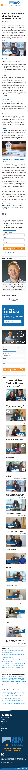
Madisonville (9, 698)
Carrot (18, 765)
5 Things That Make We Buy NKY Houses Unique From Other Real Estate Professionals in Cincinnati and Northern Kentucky (14, 656)
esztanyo (5, 23)
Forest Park (16, 695)
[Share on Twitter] (5, 214)
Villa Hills (22, 683)
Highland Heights (10, 681)
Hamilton (22, 695)
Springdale (4, 703)
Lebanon (9, 697)
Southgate (16, 683)
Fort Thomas (16, 680)
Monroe (18, 698)
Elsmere (18, 678)
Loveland (22, 697)
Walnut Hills (10, 703)
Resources (3, 726)
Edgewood (12, 678)
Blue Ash (18, 692)
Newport (7, 683)
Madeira (4, 698)
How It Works (4, 721)
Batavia (13, 692)
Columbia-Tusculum (17, 694)
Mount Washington (13, 700)
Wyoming (22, 703)
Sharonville (15, 702)
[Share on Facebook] (3, 214)
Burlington (9, 676)
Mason (14, 698)
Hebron (4, 681)
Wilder (3, 684)
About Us (3, 725)
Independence (18, 681)
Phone (5, 237)
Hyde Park (4, 697)
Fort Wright (22, 680)
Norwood (20, 700)
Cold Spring (20, 676)
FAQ (2, 723)
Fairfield (11, 695)
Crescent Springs (6, 678)
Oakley (3, 702)
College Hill (10, 694)
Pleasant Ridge (9, 702)
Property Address (7, 232)
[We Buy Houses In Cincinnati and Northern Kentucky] (14, 299)
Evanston (7, 695)
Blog (2, 730)
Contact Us (3, 719)
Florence (4, 680)
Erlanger (22, 678)
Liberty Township (16, 697)
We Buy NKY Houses (10, 207)
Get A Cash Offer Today (6, 717)
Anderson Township (6, 692)
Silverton (21, 702)
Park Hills (11, 683)
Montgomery (5, 700)
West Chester (17, 703)
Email (5, 242)
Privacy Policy (4, 728)
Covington (14, 676)
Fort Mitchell (10, 680)
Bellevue (4, 676)
